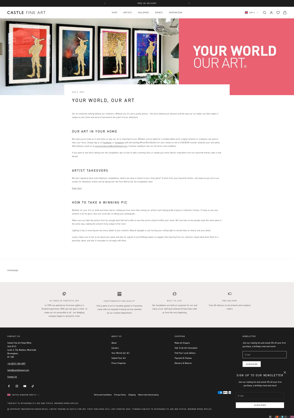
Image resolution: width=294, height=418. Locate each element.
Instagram (119, 142)
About (114, 342)
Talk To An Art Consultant (186, 348)
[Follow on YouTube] (24, 386)
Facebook (107, 142)
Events (159, 12)
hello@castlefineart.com (18, 370)
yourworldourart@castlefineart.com (111, 146)
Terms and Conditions (103, 394)
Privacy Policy (120, 394)
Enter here (77, 188)
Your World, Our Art (120, 353)
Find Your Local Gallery (185, 353)
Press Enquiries (118, 363)
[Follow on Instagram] (16, 386)
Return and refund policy (148, 394)
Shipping (132, 394)
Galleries (143, 12)
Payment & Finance (183, 358)
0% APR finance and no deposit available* (147, 3)
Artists (127, 12)
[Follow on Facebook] (8, 386)
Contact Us (12, 376)
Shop (114, 12)
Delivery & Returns (183, 363)
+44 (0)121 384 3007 (16, 363)
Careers (115, 348)
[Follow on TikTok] (32, 386)
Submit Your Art (118, 358)
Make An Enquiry (182, 342)
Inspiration (175, 12)
